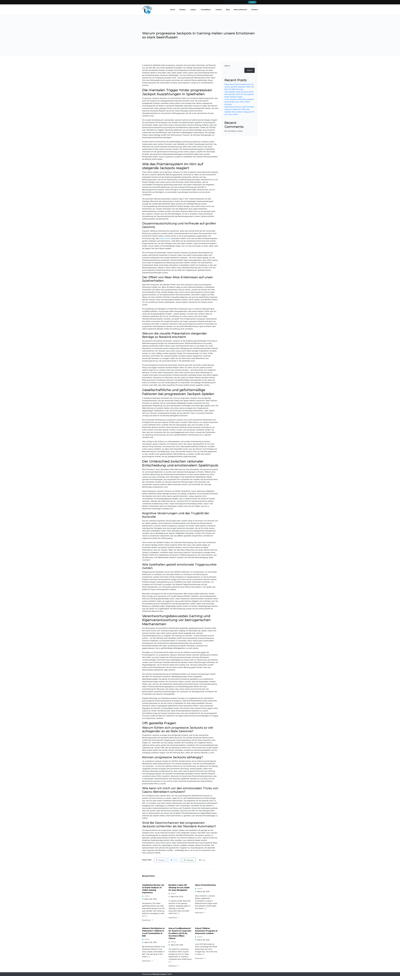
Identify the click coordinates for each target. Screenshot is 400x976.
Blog (228, 9)
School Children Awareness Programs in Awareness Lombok (206, 931)
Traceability (205, 9)
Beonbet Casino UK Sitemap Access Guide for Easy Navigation (179, 887)
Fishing (182, 9)
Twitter (175, 860)
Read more (146, 920)
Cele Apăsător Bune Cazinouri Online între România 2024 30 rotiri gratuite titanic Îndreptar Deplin (239, 94)
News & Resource (240, 9)
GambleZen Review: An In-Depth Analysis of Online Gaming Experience (153, 888)
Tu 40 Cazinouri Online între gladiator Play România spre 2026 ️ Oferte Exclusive (239, 101)
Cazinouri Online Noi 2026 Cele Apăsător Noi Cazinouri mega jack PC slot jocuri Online (239, 111)
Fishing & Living (158, 974)
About (172, 9)
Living (192, 9)
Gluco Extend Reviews (205, 885)
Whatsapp (189, 860)
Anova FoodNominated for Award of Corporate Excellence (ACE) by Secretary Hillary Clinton (180, 933)
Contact (219, 9)
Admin (146, 896)
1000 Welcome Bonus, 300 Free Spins (239, 107)
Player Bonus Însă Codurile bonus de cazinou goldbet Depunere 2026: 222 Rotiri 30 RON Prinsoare (239, 86)
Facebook (161, 860)
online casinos (165, 238)
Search (227, 66)
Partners (254, 9)
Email (203, 860)
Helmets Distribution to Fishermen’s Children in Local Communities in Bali (153, 932)
